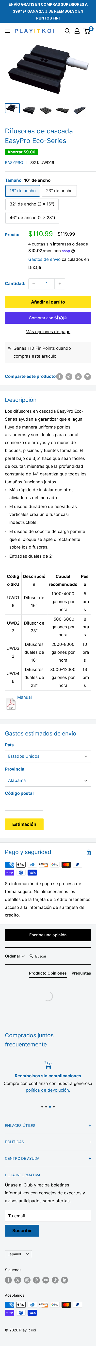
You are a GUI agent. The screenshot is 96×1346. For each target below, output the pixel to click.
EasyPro (14, 162)
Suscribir (22, 1230)
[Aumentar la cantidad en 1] (60, 284)
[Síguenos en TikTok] (55, 1280)
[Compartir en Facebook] (59, 377)
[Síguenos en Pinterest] (36, 1280)
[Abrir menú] (7, 31)
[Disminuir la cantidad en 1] (34, 284)
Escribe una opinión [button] (48, 934)
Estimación (24, 824)
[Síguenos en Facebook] (8, 1280)
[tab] (48, 974)
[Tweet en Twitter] (78, 377)
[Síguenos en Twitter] (17, 1280)
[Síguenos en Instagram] (27, 1280)
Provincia (14, 769)
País (9, 744)
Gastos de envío (44, 259)
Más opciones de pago (48, 331)
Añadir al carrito (48, 302)
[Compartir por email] (87, 377)
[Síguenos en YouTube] (45, 1280)
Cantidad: (15, 283)
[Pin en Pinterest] (68, 377)
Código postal (19, 793)
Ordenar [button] (13, 956)
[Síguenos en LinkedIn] (64, 1280)
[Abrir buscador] (67, 31)
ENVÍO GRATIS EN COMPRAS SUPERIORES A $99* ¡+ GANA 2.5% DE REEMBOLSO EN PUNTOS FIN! (48, 11)
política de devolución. (48, 1090)
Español (14, 1254)
